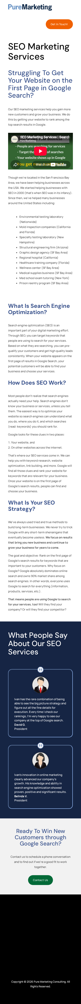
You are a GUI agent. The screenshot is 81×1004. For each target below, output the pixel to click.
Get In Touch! (59, 24)
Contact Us (40, 880)
